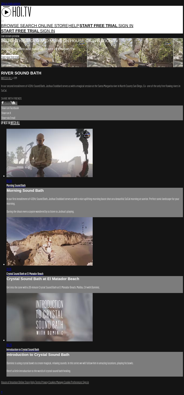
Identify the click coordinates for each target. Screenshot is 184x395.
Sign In (47, 31)
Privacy (44, 382)
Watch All (6, 78)
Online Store (53, 25)
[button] (2, 21)
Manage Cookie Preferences (69, 382)
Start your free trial (10, 57)
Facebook (5, 103)
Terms (38, 382)
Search (29, 25)
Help (73, 25)
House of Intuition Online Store (15, 382)
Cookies (52, 382)
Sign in (125, 25)
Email (14, 103)
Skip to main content (10, 3)
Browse (10, 25)
